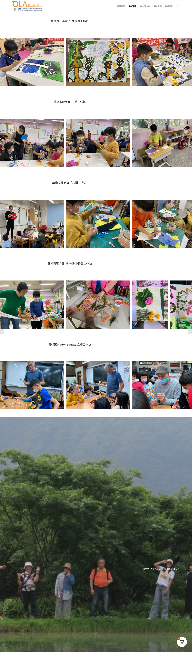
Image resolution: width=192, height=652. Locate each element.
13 (108, 332)
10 (102, 332)
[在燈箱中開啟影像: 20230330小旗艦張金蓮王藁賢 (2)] (61, 83)
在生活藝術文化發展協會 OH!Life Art (165, 569)
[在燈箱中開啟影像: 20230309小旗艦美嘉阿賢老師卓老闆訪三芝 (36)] (61, 163)
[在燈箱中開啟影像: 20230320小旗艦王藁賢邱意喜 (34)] (61, 244)
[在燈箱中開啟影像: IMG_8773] (61, 325)
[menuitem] (121, 6)
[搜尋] (177, 6)
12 (106, 332)
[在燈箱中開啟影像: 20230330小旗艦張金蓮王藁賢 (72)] (127, 83)
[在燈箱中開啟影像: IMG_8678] (127, 325)
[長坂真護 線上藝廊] (2, 326)
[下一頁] (185, 62)
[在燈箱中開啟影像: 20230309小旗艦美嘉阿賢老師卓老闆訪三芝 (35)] (127, 163)
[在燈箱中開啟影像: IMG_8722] (165, 325)
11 (104, 332)
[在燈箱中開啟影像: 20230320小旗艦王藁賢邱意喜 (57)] (127, 244)
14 (111, 332)
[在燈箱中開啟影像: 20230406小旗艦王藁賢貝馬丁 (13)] (127, 406)
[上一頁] (6, 62)
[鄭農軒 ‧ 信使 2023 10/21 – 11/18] (190, 326)
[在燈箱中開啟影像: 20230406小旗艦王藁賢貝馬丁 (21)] (61, 406)
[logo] (27, 6)
